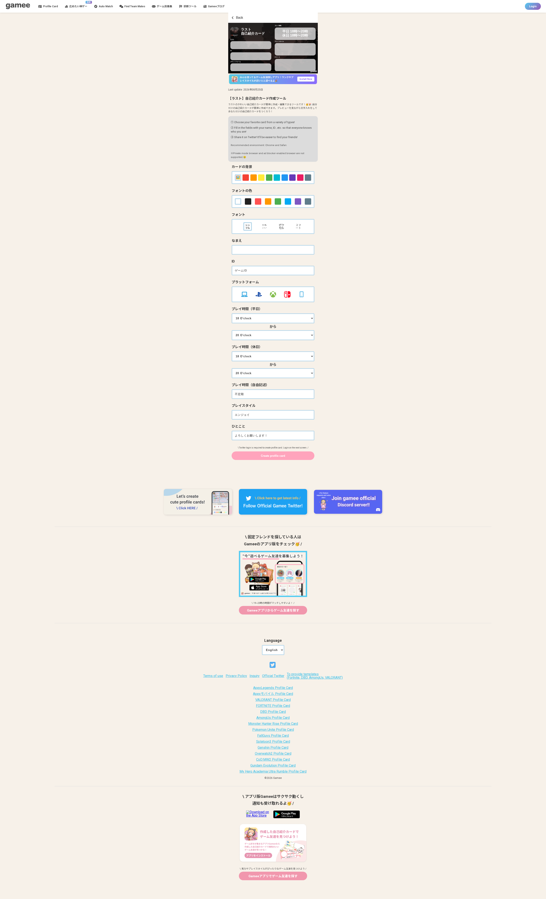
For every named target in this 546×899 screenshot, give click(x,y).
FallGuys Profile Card (273, 735)
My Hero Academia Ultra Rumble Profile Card (273, 771)
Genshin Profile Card (273, 747)
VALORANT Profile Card (273, 700)
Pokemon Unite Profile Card (273, 729)
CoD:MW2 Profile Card (273, 759)
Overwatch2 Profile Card (273, 753)
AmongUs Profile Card (273, 717)
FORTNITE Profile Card (273, 706)
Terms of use (213, 676)
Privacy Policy (236, 676)
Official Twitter (273, 676)
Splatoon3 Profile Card (273, 741)
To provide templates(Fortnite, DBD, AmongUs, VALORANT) (315, 676)
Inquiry (255, 676)
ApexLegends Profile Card (273, 688)
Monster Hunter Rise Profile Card (273, 723)
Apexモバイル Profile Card (273, 694)
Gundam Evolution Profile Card (273, 765)
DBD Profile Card (273, 712)
